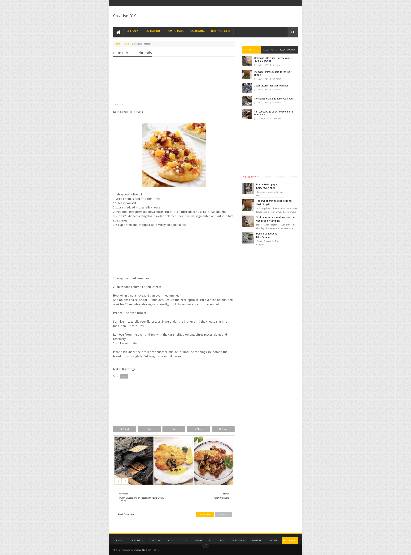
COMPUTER (256, 540)
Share (150, 429)
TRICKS (222, 540)
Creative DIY (124, 15)
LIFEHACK (132, 30)
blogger (223, 514)
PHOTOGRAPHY (137, 540)
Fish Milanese (174, 465)
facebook (205, 514)
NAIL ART (119, 540)
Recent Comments (289, 50)
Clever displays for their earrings (271, 85)
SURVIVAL (198, 540)
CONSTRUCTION (238, 540)
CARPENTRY (273, 540)
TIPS (210, 540)
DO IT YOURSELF (220, 30)
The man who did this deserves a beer (273, 98)
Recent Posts (270, 50)
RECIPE (126, 44)
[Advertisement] (174, 80)
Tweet (126, 429)
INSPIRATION (152, 30)
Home (117, 44)
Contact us (291, 540)
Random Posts (252, 50)
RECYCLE (183, 540)
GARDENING (197, 30)
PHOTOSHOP (155, 540)
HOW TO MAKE (175, 30)
